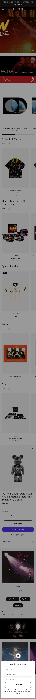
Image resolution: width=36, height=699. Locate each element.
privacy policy (27, 689)
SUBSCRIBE (18, 685)
